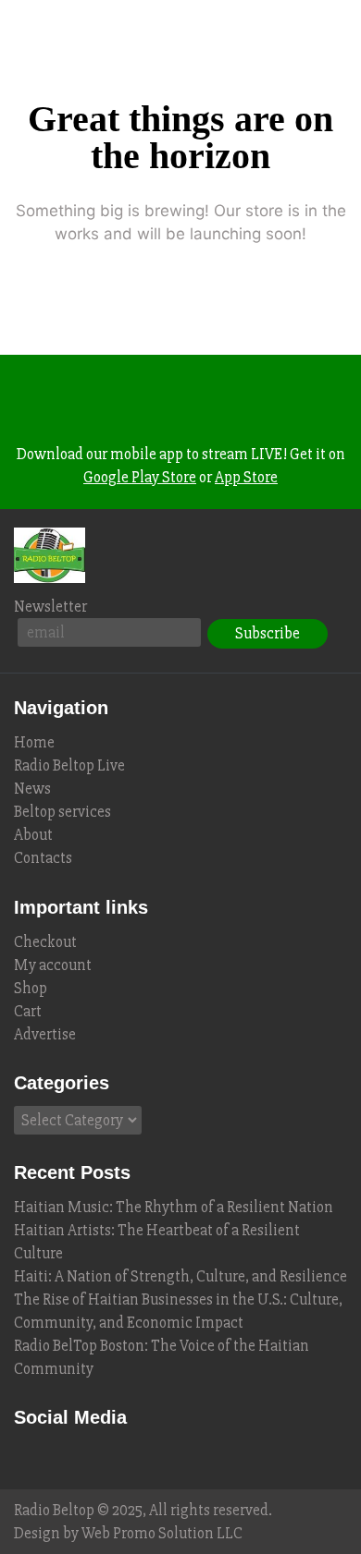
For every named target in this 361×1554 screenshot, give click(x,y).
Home (34, 742)
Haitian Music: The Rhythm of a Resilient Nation (173, 1207)
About (33, 834)
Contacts (43, 858)
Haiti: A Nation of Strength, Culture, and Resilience (180, 1276)
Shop (30, 988)
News (32, 788)
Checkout (45, 942)
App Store (246, 477)
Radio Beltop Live (69, 765)
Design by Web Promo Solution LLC (128, 1533)
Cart (28, 1011)
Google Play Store (139, 477)
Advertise (45, 1034)
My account (53, 965)
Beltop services (62, 811)
